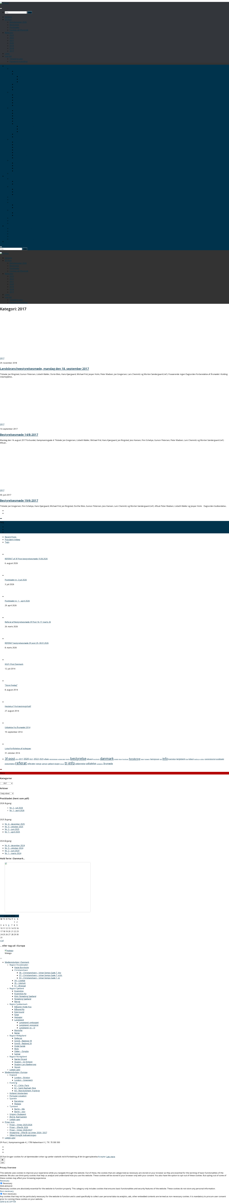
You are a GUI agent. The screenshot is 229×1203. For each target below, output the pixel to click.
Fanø (16, 118)
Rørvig (17, 105)
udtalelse (91, 763)
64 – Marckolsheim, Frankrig (27, 194)
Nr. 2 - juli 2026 (16, 808)
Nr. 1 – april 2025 (12, 832)
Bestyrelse (14, 24)
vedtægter (100, 764)
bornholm (96, 759)
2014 (17, 759)
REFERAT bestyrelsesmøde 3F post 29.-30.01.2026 (27, 643)
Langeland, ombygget (29, 126)
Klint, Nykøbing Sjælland (25, 100)
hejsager (147, 759)
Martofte (18, 134)
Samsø (17, 157)
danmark (107, 758)
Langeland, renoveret (28, 129)
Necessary (7, 1183)
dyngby (116, 759)
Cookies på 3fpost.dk (19, 30)
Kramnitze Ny (20, 97)
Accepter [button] (102, 1156)
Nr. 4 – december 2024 (15, 845)
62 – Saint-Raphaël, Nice (25, 191)
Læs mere (110, 1156)
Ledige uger (15, 173)
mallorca (197, 759)
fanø (120, 759)
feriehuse (125, 759)
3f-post (10, 758)
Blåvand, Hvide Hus (22, 110)
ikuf (161, 759)
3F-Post (8, 19)
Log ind (8, 56)
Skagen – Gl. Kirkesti (23, 165)
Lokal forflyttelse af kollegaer (18, 748)
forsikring (134, 758)
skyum (62, 764)
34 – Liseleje (19, 84)
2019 (12, 45)
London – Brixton (22, 181)
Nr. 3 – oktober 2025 (14, 826)
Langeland (19, 123)
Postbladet (14, 27)
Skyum (17, 171)
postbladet (220, 759)
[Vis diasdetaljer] (48, 911)
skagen (57, 764)
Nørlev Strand (20, 163)
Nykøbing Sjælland (22, 102)
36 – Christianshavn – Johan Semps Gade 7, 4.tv (40, 76)
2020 (12, 43)
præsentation (10, 764)
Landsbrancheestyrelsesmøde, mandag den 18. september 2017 (44, 369)
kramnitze (172, 759)
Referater (9, 32)
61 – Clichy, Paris (21, 189)
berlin (68, 759)
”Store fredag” (11, 685)
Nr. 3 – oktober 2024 (14, 848)
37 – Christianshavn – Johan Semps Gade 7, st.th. (40, 79)
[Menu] (1, 8)
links (186, 759)
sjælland (50, 764)
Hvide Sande (19, 150)
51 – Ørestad (20, 89)
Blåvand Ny (19, 113)
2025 (41, 759)
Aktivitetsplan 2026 (18, 22)
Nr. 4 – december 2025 (15, 824)
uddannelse (80, 763)
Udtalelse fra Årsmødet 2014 (17, 727)
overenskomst (210, 759)
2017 (12, 51)
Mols (16, 152)
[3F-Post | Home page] (4, 3)
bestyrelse (78, 758)
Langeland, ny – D (27, 131)
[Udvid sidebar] (1, 518)
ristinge (38, 764)
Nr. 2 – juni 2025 (12, 829)
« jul (2, 940)
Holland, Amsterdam (19, 197)
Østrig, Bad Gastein (18, 220)
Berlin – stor (19, 215)
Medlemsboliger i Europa (16, 176)
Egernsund (19, 115)
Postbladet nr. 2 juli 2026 (16, 580)
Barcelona (18, 205)
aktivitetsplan (53, 759)
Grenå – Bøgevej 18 (23, 144)
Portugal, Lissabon (18, 199)
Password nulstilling (19, 61)
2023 (12, 35)
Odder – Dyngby (21, 155)
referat (21, 763)
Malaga (17, 207)
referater (31, 763)
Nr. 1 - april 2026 (17, 810)
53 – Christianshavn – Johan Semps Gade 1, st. (39, 81)
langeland (180, 759)
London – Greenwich (23, 184)
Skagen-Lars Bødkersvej (25, 168)
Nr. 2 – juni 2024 (12, 850)
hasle (142, 759)
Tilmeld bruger (16, 59)
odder (202, 759)
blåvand (90, 759)
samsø (44, 764)
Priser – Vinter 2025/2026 (21, 228)
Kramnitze (18, 95)
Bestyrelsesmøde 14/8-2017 (19, 435)
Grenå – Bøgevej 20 (23, 147)
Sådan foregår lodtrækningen (23, 239)
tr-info (70, 763)
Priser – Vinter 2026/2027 (21, 233)
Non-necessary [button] (7, 1191)
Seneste (8, 17)
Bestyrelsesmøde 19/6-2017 (19, 500)
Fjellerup (18, 142)
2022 (12, 38)
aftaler (46, 759)
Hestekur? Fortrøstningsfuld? (18, 706)
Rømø (17, 136)
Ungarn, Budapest (18, 218)
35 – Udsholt (20, 87)
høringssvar (154, 759)
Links (7, 53)
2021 (12, 40)
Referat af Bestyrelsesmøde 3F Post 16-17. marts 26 (28, 622)
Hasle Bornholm (21, 71)
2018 (12, 48)
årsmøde (108, 763)
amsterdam (61, 759)
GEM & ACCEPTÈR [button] (8, 1201)
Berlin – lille (19, 212)
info (165, 758)
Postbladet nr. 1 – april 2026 (17, 601)
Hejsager (18, 121)
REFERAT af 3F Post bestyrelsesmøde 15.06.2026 (26, 558)
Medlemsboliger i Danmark (17, 66)
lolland (191, 759)
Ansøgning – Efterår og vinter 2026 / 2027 (28, 236)
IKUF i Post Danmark (14, 664)
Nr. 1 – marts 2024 (13, 853)
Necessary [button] (4, 1180)
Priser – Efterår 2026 (19, 231)
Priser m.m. (10, 226)
